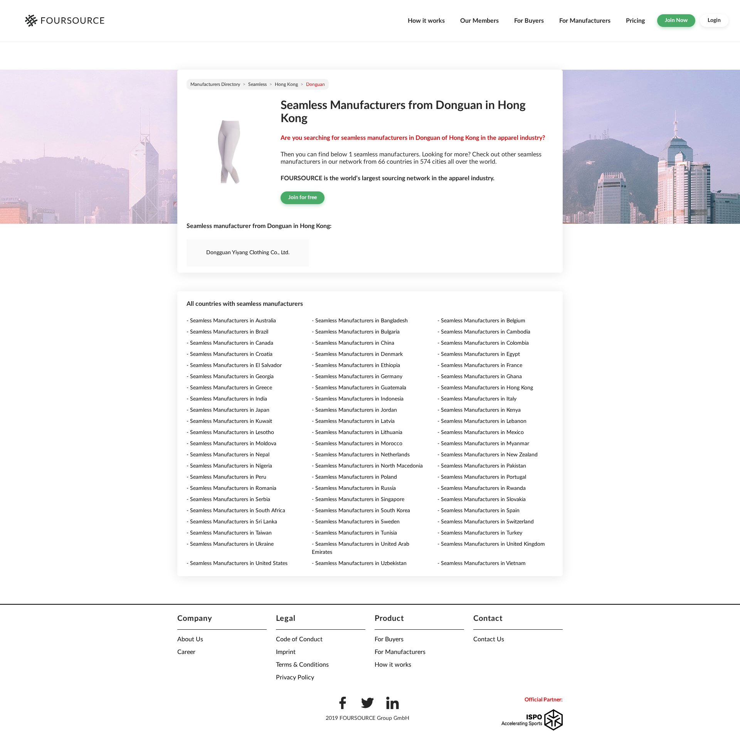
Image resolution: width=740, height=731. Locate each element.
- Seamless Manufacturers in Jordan (354, 410)
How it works (426, 21)
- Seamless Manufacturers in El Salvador (234, 365)
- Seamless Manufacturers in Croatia (229, 354)
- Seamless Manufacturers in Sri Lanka (232, 522)
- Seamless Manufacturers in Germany (357, 376)
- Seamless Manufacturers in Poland (354, 477)
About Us (190, 639)
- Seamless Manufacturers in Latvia (353, 421)
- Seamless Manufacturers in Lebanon (481, 421)
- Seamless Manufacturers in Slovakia (481, 499)
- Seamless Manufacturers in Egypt (478, 354)
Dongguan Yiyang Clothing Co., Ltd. (247, 252)
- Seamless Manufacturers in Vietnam (481, 563)
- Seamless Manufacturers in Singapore (358, 499)
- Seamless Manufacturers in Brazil (227, 332)
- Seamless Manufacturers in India (227, 399)
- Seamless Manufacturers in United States (237, 563)
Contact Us (488, 639)
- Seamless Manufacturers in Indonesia (358, 399)
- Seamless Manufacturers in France (479, 365)
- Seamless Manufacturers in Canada (230, 343)
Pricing (635, 21)
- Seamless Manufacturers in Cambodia (483, 332)
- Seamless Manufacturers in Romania (231, 488)
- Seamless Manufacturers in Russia (354, 488)
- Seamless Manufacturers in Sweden (356, 522)
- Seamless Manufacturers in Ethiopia (356, 365)
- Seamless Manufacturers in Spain (478, 510)
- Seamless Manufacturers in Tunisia (354, 533)
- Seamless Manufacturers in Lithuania (357, 432)
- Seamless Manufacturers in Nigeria (229, 466)
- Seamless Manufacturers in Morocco (357, 443)
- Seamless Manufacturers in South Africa (236, 510)
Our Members (479, 21)
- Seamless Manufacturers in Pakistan (481, 466)
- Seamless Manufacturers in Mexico (480, 432)
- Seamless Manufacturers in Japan (228, 410)
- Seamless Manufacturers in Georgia (230, 376)
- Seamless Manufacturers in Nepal (228, 455)
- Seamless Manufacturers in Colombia (483, 343)
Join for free (302, 197)
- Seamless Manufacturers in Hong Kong (485, 388)
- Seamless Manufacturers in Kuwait (229, 421)
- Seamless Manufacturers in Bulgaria (356, 332)
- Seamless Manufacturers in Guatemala (359, 388)
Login (714, 20)
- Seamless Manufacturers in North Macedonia (367, 466)
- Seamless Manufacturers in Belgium (481, 321)
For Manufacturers (584, 21)
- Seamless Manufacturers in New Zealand (487, 455)
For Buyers (529, 21)
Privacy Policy (295, 677)
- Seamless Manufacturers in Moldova (231, 443)
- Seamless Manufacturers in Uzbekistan (359, 563)
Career (186, 652)
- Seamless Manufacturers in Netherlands (361, 455)
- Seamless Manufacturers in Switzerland (485, 522)
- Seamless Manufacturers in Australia (231, 321)
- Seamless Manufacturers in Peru (226, 477)
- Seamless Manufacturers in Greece (229, 388)
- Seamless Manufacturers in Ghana (479, 376)
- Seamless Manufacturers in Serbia (228, 499)
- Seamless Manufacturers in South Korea (361, 510)
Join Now (676, 20)
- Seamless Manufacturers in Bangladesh (360, 321)
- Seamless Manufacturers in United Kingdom (491, 544)
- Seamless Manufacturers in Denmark (357, 354)
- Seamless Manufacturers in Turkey (479, 533)
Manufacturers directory (215, 84)
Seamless (257, 84)
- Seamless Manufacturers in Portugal (481, 477)
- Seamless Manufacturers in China (353, 343)
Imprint (286, 652)
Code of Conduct (299, 639)
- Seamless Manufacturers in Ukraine (230, 544)
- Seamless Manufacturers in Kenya (479, 410)
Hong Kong (286, 84)
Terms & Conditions (302, 665)
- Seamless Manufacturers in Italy (476, 399)
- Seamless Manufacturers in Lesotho (230, 432)
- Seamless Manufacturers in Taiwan (229, 533)
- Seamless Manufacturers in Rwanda (481, 488)
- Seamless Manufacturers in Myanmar (483, 443)
